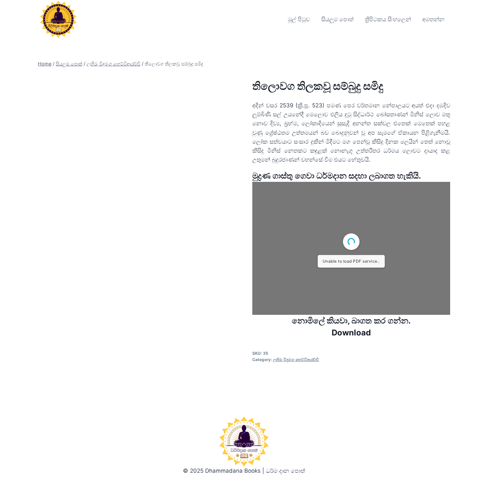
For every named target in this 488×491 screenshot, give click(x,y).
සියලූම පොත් (337, 19)
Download (351, 332)
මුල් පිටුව (299, 19)
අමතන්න (433, 19)
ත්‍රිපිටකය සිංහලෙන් (388, 19)
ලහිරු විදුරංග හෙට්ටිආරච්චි (296, 359)
